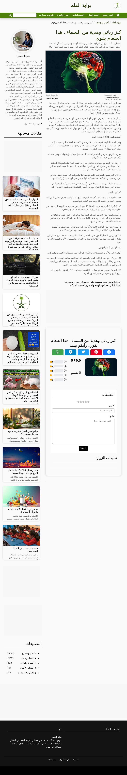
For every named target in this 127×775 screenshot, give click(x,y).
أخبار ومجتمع (108, 15)
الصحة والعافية (78, 15)
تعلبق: (111, 416)
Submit (83, 448)
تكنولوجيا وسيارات (46, 15)
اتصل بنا (76, 760)
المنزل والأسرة (63, 15)
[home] (117, 15)
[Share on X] (83, 352)
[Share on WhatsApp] (57, 352)
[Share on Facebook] (109, 352)
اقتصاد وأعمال (93, 15)
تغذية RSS (52, 760)
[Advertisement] (83, 306)
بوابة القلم (116, 22)
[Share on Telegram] (70, 352)
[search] (10, 15)
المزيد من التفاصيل (33, 123)
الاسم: (111, 405)
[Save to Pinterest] (96, 352)
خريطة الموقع (64, 760)
